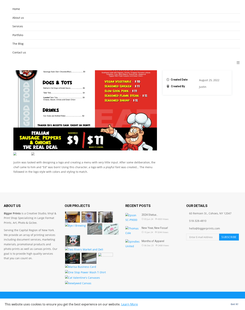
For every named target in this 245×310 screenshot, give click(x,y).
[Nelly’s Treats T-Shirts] (111, 229)
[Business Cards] (80, 267)
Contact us (19, 52)
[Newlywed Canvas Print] (78, 283)
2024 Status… (150, 214)
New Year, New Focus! (155, 227)
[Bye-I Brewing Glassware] (72, 217)
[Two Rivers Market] (84, 249)
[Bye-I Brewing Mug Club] (75, 225)
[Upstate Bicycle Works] (105, 217)
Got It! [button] (234, 304)
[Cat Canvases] (82, 277)
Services (17, 26)
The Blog (18, 43)
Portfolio (17, 35)
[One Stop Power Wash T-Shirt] (85, 272)
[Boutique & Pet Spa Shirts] (94, 229)
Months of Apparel (153, 241)
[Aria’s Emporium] (89, 258)
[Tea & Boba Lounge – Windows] (89, 217)
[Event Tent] (105, 258)
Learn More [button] (129, 304)
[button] (236, 62)
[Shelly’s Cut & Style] (72, 258)
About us (18, 17)
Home (16, 9)
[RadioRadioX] (72, 241)
